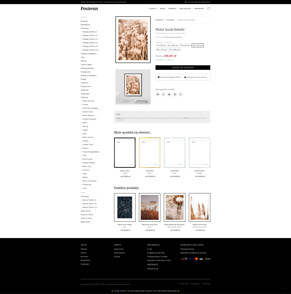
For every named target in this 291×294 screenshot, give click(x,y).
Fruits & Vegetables (91, 152)
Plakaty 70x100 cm (91, 50)
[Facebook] (158, 94)
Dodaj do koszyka (183, 67)
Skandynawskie (87, 68)
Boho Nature (169, 37)
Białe (174, 173)
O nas (149, 249)
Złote (150, 173)
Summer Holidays (90, 108)
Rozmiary (85, 28)
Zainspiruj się (152, 269)
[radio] (161, 45)
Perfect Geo (88, 112)
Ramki (83, 253)
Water (85, 177)
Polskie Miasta (89, 163)
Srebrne (199, 173)
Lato (83, 57)
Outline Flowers (89, 119)
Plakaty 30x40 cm (90, 39)
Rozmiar (159, 42)
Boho (149, 227)
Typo (85, 174)
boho (186, 118)
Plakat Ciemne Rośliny (125, 224)
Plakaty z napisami (89, 75)
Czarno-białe (86, 64)
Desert (85, 148)
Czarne (124, 173)
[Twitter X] (180, 94)
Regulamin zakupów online (159, 260)
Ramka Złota (150, 171)
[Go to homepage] (89, 8)
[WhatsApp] (163, 94)
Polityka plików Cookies (157, 256)
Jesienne (84, 83)
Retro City (87, 166)
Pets (84, 155)
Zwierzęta (85, 94)
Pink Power (87, 159)
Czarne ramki (86, 218)
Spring (85, 126)
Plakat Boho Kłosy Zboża (150, 224)
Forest (85, 104)
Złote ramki (85, 211)
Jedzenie (85, 90)
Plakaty (84, 249)
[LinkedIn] (175, 94)
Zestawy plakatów (88, 54)
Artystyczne (86, 72)
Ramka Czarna (124, 171)
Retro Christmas (89, 181)
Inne (124, 227)
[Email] (169, 94)
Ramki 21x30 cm (90, 204)
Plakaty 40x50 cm (90, 43)
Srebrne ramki (87, 214)
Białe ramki (85, 222)
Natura (179, 37)
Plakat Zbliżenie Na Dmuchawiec (174, 224)
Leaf (84, 133)
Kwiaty (83, 79)
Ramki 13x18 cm (89, 200)
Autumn (86, 170)
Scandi (85, 141)
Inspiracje (85, 264)
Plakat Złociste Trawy (199, 224)
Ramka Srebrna (199, 171)
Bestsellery (85, 25)
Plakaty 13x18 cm (90, 32)
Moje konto (119, 249)
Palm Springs (88, 101)
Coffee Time (88, 144)
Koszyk (117, 256)
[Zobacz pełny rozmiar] (117, 20)
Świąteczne (86, 86)
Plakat (118, 118)
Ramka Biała (175, 171)
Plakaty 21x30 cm (90, 35)
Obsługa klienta (187, 249)
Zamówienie (119, 253)
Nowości (84, 21)
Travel (85, 130)
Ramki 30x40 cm (90, 207)
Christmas (87, 184)
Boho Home (88, 137)
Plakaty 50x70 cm (90, 46)
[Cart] (208, 8)
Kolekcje (84, 97)
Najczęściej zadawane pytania (193, 253)
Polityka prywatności (156, 253)
